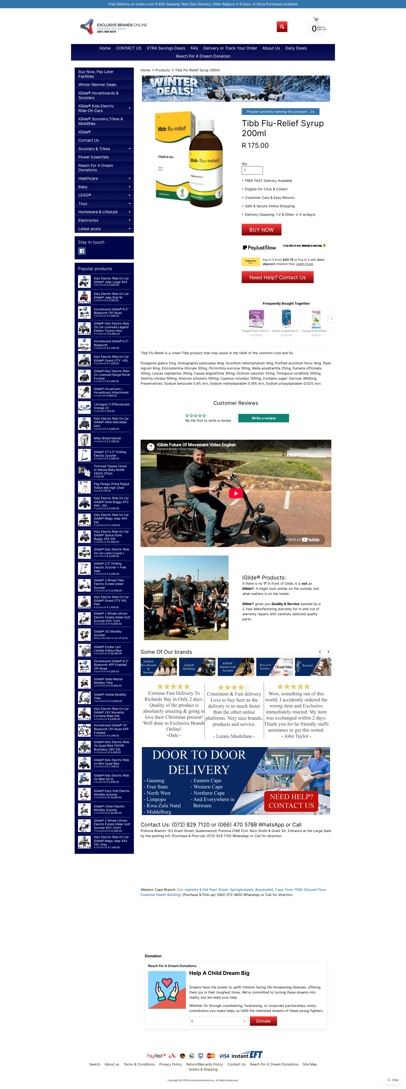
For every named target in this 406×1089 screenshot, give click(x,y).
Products (162, 70)
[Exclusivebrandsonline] (113, 26)
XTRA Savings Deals (166, 48)
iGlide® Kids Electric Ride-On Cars (106, 109)
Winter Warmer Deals (97, 84)
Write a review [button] (264, 418)
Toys (106, 204)
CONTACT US (128, 48)
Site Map (310, 1064)
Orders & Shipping (203, 1069)
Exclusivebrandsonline (201, 1080)
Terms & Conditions (139, 1064)
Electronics (106, 221)
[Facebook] (82, 251)
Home (105, 48)
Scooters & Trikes (106, 149)
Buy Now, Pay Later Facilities (96, 74)
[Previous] (320, 652)
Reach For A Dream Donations (95, 167)
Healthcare (106, 179)
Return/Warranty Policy (204, 1064)
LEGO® (106, 196)
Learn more (304, 264)
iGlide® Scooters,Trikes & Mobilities (100, 121)
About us (112, 1064)
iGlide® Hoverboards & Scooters (98, 95)
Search (94, 1064)
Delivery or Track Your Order (230, 48)
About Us (271, 48)
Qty (244, 164)
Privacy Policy (170, 1064)
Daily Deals (296, 48)
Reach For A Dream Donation (203, 56)
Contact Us (88, 140)
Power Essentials (93, 157)
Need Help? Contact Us (277, 277)
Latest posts (106, 230)
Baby (106, 188)
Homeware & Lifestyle (106, 213)
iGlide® (84, 132)
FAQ (194, 48)
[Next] (328, 652)
